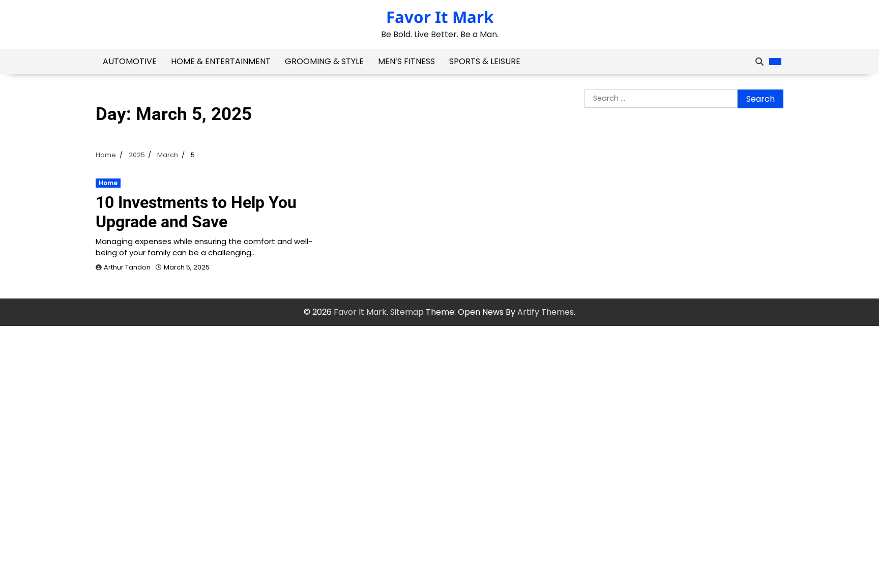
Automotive (130, 61)
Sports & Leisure (484, 61)
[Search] (759, 61)
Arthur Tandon (127, 267)
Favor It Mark (439, 16)
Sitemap (407, 312)
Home (108, 183)
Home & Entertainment (221, 61)
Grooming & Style (324, 61)
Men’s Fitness (406, 61)
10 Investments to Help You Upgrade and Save (196, 212)
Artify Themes (545, 312)
